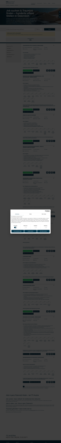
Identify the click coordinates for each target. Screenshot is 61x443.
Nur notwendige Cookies (18, 231)
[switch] (25, 227)
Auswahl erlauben (30, 231)
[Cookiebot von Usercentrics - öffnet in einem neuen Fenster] (46, 211)
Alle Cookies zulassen (43, 231)
